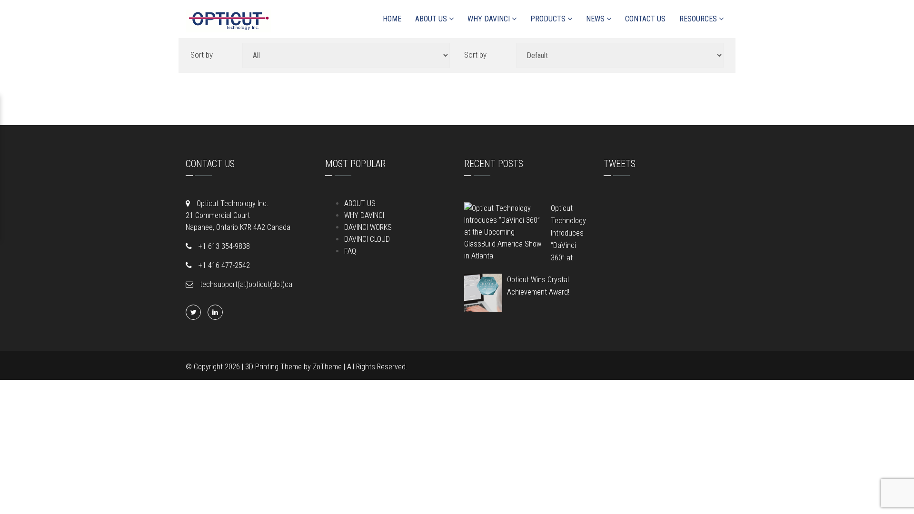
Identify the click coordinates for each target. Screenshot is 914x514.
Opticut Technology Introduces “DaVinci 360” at (568, 233)
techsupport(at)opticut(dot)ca (245, 284)
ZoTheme (327, 366)
